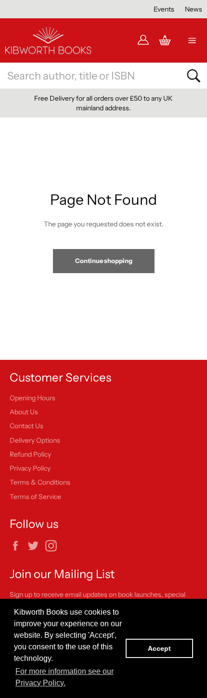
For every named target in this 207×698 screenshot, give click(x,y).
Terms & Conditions (40, 482)
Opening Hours (32, 398)
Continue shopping (103, 260)
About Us (24, 412)
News (193, 9)
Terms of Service (35, 496)
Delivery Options (35, 440)
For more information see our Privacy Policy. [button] (64, 677)
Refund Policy (30, 454)
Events (164, 9)
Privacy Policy (30, 468)
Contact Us (26, 425)
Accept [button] (159, 648)
